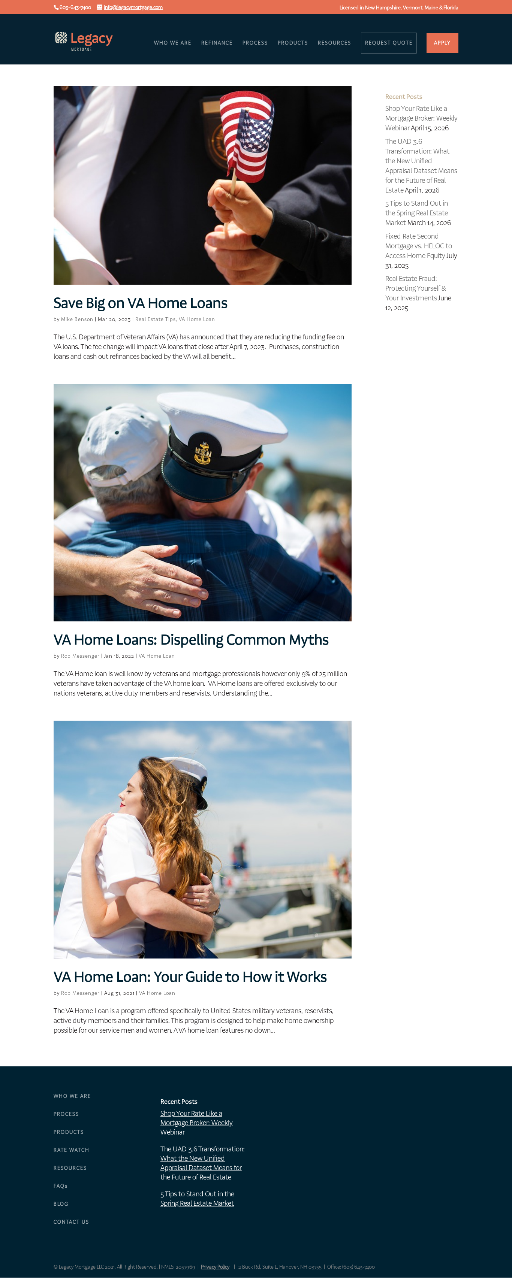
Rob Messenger (80, 656)
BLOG (61, 1204)
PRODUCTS (293, 43)
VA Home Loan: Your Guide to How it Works (190, 977)
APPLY (442, 42)
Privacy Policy (215, 1267)
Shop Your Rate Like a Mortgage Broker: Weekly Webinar (421, 118)
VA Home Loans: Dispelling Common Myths (191, 640)
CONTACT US (71, 1222)
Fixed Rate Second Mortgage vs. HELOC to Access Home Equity (418, 245)
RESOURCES (334, 43)
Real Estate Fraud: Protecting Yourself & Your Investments (415, 288)
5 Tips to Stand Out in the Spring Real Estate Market (416, 213)
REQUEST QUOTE (389, 42)
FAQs (61, 1186)
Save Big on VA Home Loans (141, 303)
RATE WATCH (72, 1150)
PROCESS (255, 43)
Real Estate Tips (155, 319)
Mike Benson (77, 319)
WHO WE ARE (173, 43)
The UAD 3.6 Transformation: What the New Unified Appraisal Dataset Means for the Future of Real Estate (421, 166)
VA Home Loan (197, 319)
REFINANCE (217, 43)
